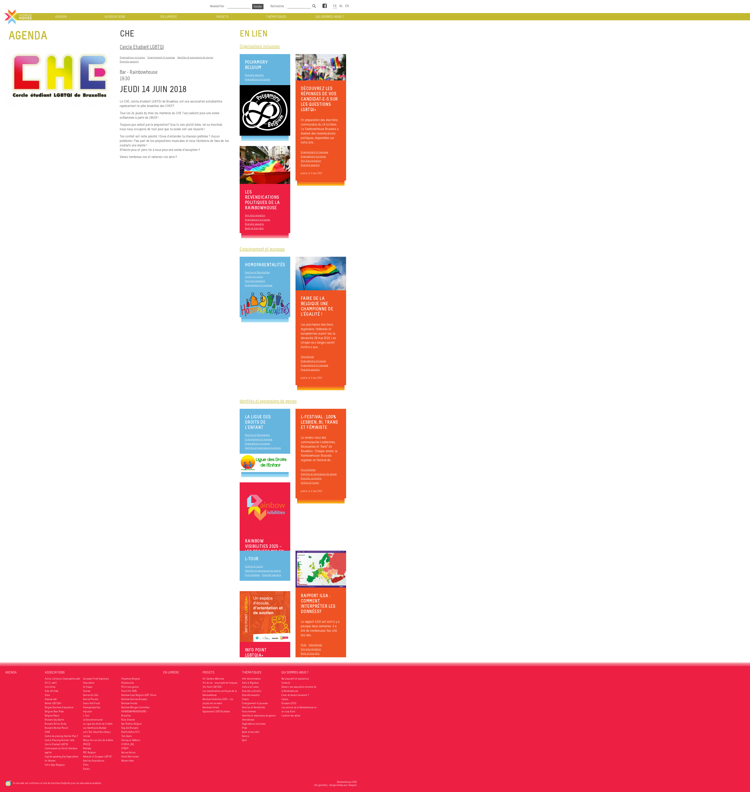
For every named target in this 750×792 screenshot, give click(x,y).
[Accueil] (18, 17)
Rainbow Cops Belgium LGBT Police (138, 695)
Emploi (245, 699)
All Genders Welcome (213, 678)
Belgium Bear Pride (54, 711)
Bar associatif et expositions (295, 678)
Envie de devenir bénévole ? (295, 695)
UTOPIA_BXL (127, 744)
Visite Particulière (130, 756)
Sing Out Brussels (129, 727)
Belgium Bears (52, 715)
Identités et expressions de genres (195, 57)
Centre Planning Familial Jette (59, 740)
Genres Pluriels (90, 699)
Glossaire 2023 (288, 703)
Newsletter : (218, 6)
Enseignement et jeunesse (161, 57)
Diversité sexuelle (129, 61)
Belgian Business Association (59, 707)
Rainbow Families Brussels (134, 699)
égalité (48, 752)
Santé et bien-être (254, 228)
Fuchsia (86, 691)
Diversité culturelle (311, 478)
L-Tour (252, 558)
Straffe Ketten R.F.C (130, 732)
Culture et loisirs (254, 276)
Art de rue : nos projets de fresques (220, 682)
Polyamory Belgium (256, 64)
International (307, 356)
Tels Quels (126, 736)
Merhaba (87, 748)
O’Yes (85, 764)
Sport (244, 740)
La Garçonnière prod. (93, 719)
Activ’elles (50, 686)
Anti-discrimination (311, 160)
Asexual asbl (51, 699)
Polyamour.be (127, 682)
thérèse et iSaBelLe (130, 740)
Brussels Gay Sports (54, 719)
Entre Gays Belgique (55, 764)
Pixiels (86, 768)
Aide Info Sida (51, 691)
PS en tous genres (130, 686)
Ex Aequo (87, 686)
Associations (114, 17)
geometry (323, 785)
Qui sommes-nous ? (330, 17)
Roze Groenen (128, 719)
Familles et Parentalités (257, 272)
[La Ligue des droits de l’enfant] (265, 463)
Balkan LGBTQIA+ (53, 703)
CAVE (47, 732)
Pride (303, 644)
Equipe (284, 699)
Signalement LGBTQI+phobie (216, 711)
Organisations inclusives (132, 57)
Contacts (285, 682)
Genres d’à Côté (90, 695)
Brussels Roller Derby (55, 723)
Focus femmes (308, 469)
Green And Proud (91, 703)
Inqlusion (87, 711)
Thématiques (276, 17)
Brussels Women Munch (56, 727)
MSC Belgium (89, 752)
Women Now (127, 760)
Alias (47, 695)
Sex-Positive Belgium (131, 723)
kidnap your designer (347, 785)
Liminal (86, 736)
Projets (222, 17)
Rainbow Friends (129, 703)
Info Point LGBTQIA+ (212, 686)
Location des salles (290, 715)
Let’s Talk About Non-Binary (97, 732)
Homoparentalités (265, 264)
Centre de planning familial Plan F (61, 736)
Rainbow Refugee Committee (135, 707)
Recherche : (278, 6)
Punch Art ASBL (129, 691)
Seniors (245, 736)
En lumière (168, 17)
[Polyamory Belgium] (265, 110)
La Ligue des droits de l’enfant (258, 422)
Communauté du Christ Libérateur (61, 748)
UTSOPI (125, 748)
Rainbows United (211, 707)
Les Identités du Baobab (94, 727)
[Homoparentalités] (265, 304)
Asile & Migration (250, 682)
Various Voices (128, 752)
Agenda (61, 17)
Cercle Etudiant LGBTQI (142, 47)
